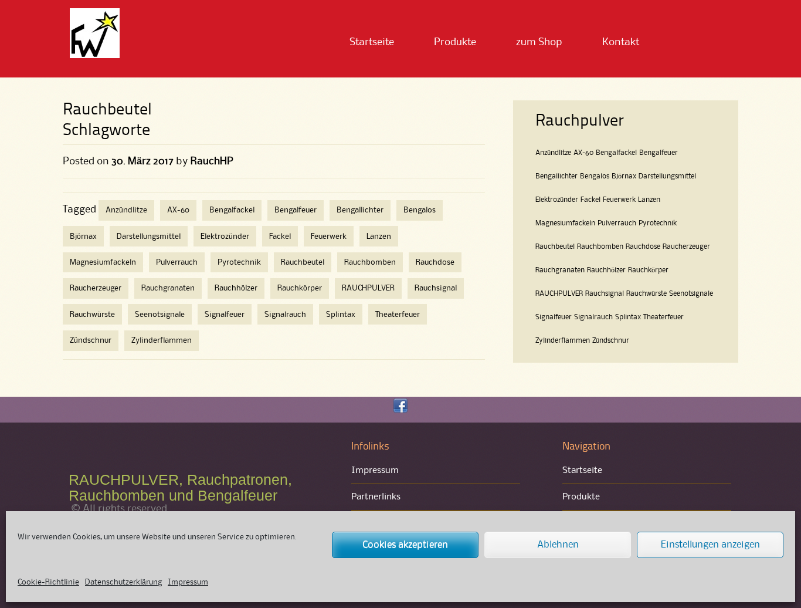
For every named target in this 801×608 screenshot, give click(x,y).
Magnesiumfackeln (103, 262)
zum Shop (539, 42)
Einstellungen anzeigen (710, 545)
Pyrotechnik (239, 262)
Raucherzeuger (95, 288)
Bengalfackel (231, 210)
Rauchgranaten (168, 288)
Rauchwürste (92, 314)
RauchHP (212, 161)
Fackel (280, 236)
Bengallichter (360, 210)
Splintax (340, 314)
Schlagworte (106, 131)
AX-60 (178, 210)
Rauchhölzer (236, 288)
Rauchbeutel (302, 262)
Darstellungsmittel (149, 236)
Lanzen (378, 236)
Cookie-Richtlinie (48, 582)
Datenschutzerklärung (123, 582)
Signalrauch (285, 314)
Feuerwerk (329, 236)
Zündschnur (90, 340)
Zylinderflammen (161, 340)
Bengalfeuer (295, 210)
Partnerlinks (375, 497)
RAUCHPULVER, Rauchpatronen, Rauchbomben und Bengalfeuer (180, 487)
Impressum (188, 582)
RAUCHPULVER (368, 288)
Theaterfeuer (397, 314)
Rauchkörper (299, 288)
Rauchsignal (436, 288)
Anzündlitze (126, 210)
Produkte (455, 42)
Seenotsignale (160, 314)
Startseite (371, 42)
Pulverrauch (177, 262)
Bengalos (419, 210)
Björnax (83, 236)
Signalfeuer (225, 314)
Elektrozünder (225, 236)
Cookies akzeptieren (405, 545)
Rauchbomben (370, 262)
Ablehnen (558, 545)
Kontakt (620, 42)
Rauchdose (435, 262)
